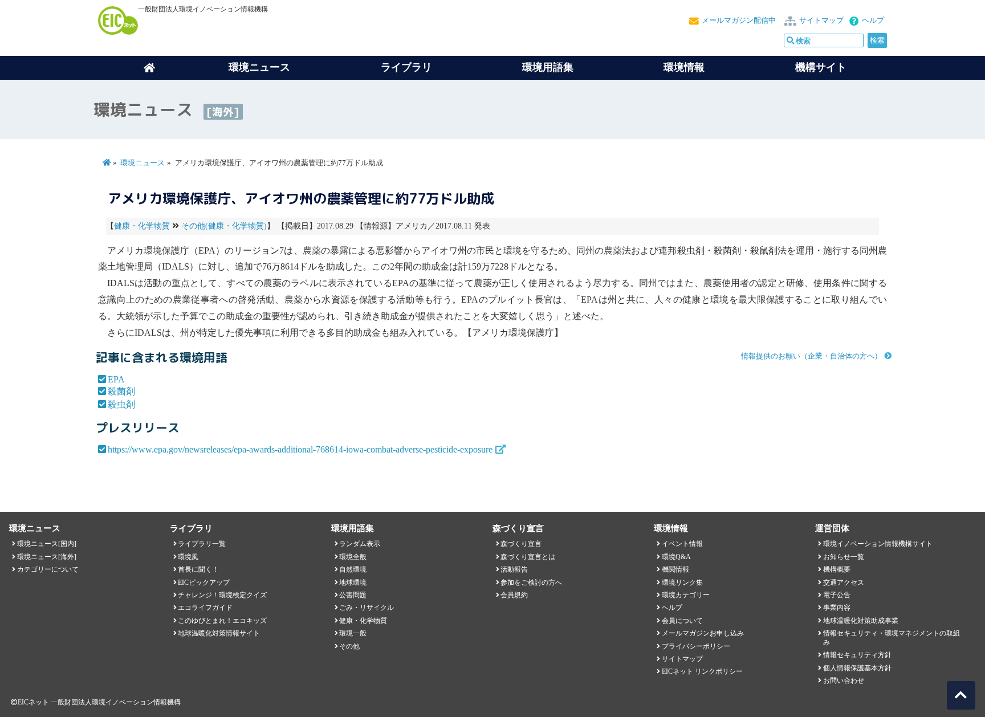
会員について (682, 621)
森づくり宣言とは (527, 557)
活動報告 (514, 569)
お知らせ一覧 (843, 557)
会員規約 (514, 595)
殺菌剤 (121, 391)
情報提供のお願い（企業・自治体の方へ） (811, 356)
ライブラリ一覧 (202, 544)
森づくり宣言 (521, 544)
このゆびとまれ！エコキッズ (222, 621)
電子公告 (836, 595)
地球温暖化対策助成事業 (860, 621)
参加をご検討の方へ (531, 582)
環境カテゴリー (686, 595)
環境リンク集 (682, 582)
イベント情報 (682, 544)
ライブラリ (406, 67)
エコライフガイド (205, 608)
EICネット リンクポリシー (702, 671)
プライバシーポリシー (696, 646)
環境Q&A (676, 557)
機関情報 (675, 569)
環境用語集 (547, 67)
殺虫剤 (121, 404)
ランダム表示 (359, 544)
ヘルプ (873, 21)
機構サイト (820, 67)
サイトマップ (821, 21)
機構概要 (836, 569)
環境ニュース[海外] (46, 557)
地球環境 (353, 582)
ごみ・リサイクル (366, 608)
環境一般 (353, 633)
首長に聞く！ (198, 569)
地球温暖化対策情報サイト (219, 633)
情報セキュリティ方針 (857, 655)
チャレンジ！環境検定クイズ (222, 595)
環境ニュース (142, 163)
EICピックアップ (204, 582)
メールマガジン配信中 (739, 21)
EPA (116, 379)
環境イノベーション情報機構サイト (878, 544)
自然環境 (353, 569)
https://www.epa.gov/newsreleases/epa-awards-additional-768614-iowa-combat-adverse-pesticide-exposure (300, 449)
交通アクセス (843, 582)
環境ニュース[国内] (46, 544)
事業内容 (836, 608)
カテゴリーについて (48, 569)
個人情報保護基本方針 (857, 668)
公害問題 (353, 595)
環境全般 (353, 557)
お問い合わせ (843, 681)
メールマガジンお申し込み (703, 633)
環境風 (188, 557)
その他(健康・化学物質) (224, 226)
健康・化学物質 (142, 226)
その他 (349, 646)
